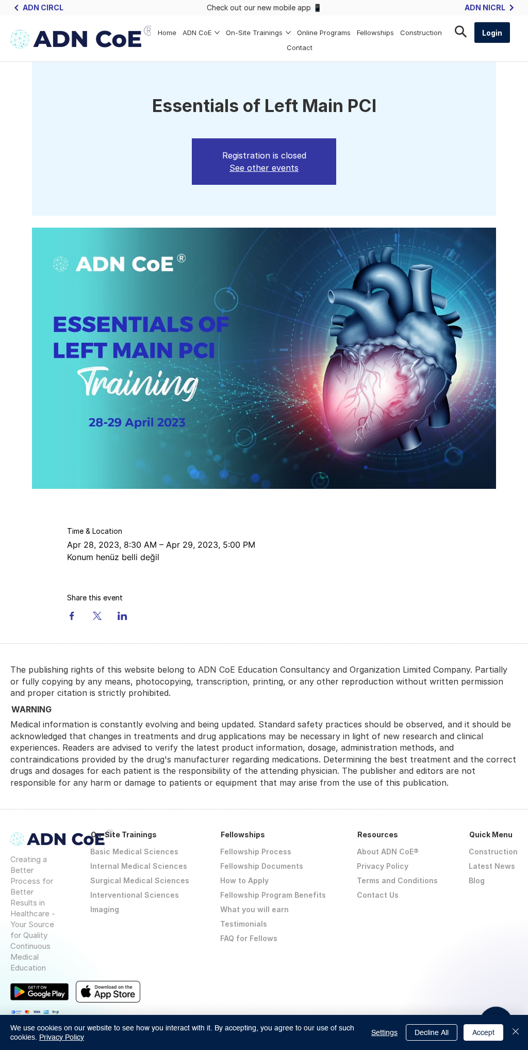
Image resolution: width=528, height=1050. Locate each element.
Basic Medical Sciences (134, 851)
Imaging (104, 909)
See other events (264, 168)
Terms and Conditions (397, 880)
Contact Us (378, 894)
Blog (477, 880)
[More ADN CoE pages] (217, 32)
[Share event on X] (97, 616)
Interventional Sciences (134, 894)
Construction (493, 851)
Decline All (432, 1032)
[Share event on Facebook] (72, 616)
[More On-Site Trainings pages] (288, 32)
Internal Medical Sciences (138, 866)
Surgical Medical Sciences (139, 880)
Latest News (492, 866)
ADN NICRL (485, 7)
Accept (483, 1032)
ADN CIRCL (43, 7)
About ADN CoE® (388, 851)
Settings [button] (384, 1032)
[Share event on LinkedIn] (122, 616)
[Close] (515, 1032)
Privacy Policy (382, 866)
